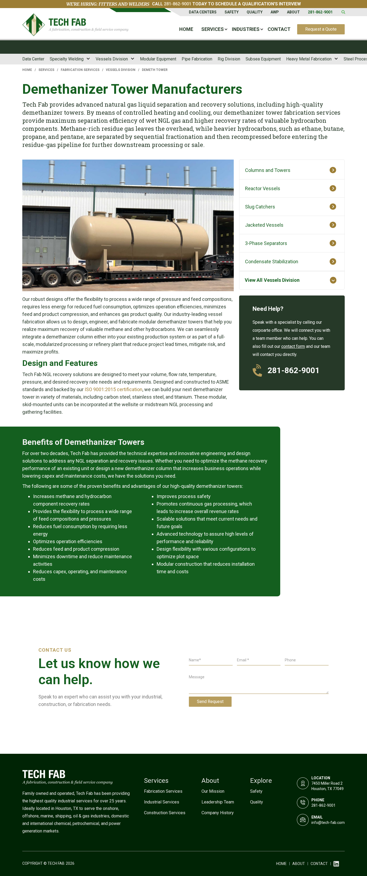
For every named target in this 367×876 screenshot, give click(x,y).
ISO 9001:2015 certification (113, 389)
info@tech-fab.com (328, 822)
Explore (261, 780)
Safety (232, 12)
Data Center (33, 59)
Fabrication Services (80, 70)
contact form (293, 346)
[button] (212, 29)
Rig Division (229, 59)
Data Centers (203, 12)
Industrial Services (161, 802)
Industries (246, 29)
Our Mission (213, 791)
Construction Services (164, 812)
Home (186, 29)
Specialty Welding (67, 59)
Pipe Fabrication (197, 59)
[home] (75, 26)
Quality (254, 12)
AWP (275, 12)
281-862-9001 (177, 3)
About (293, 12)
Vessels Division (112, 59)
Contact (279, 29)
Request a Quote (321, 29)
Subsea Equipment (263, 59)
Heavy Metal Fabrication (309, 59)
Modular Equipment (158, 59)
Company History (218, 812)
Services (212, 29)
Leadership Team (218, 802)
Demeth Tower (155, 70)
